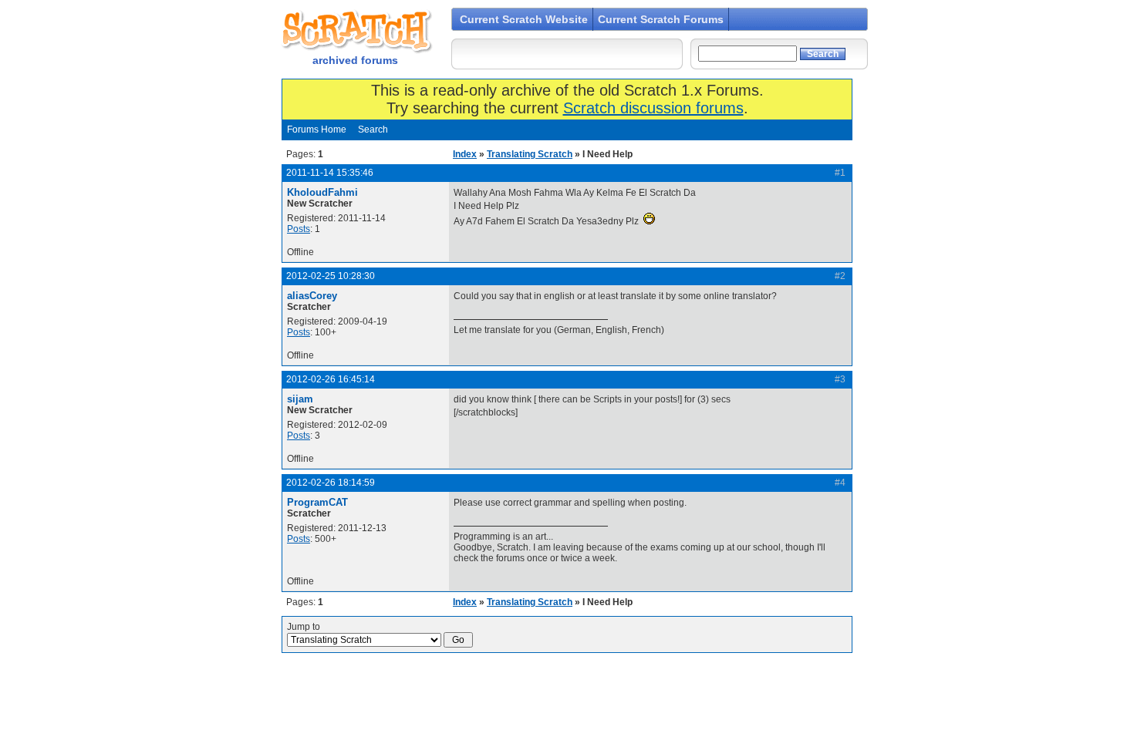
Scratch (355, 31)
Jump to (303, 626)
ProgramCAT (317, 502)
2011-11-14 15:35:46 (329, 172)
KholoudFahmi (322, 192)
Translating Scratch (529, 154)
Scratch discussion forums (653, 107)
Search (373, 129)
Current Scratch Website (524, 19)
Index (465, 154)
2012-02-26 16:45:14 (330, 379)
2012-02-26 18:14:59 (330, 482)
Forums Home (316, 129)
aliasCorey (312, 295)
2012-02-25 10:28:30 (330, 276)
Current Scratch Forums (661, 19)
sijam (300, 399)
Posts (298, 229)
